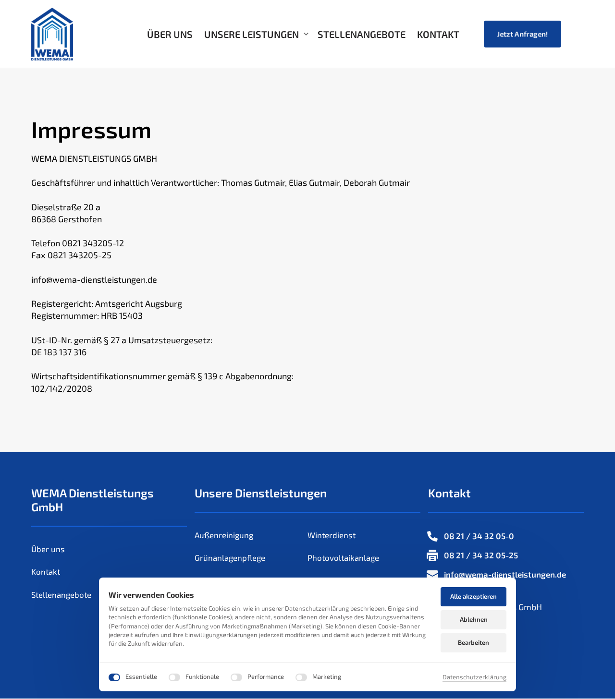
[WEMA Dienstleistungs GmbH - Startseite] (52, 34)
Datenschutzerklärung (474, 677)
